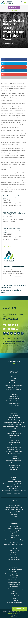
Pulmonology (14, 550)
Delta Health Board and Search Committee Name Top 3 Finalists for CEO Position (14, 213)
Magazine (14, 593)
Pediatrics (14, 548)
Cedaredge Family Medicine (14, 531)
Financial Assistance (14, 481)
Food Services (14, 435)
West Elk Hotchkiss (14, 559)
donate (12, 7)
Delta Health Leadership (14, 389)
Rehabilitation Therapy (14, 460)
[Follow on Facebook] (4, 333)
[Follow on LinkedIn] (15, 333)
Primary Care (14, 458)
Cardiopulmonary (14, 420)
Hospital (14, 537)
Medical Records (14, 449)
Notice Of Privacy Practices (11, 339)
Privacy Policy (20, 611)
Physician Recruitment (14, 507)
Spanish (21, 341)
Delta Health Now (14, 584)
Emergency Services (14, 433)
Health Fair (14, 586)
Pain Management (14, 454)
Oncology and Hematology (14, 451)
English (15, 341)
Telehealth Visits (14, 465)
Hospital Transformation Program (14, 589)
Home (14, 378)
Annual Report (14, 383)
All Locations (14, 526)
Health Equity (14, 405)
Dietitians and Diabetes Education (14, 426)
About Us (14, 380)
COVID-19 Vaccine (14, 580)
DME (14, 429)
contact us (18, 276)
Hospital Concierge (14, 442)
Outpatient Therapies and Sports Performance (14, 545)
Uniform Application (9, 343)
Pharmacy (14, 456)
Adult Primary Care (14, 528)
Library (14, 591)
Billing (14, 479)
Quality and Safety (14, 403)
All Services (14, 415)
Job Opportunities (14, 505)
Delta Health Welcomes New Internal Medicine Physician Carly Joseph (13, 197)
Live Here (14, 516)
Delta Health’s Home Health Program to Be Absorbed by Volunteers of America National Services (12, 230)
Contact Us (18, 609)
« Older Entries (7, 247)
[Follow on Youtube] (18, 333)
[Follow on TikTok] (22, 333)
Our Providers (14, 398)
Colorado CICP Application (11, 346)
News (13, 43)
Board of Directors (14, 387)
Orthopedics (14, 542)
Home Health (14, 440)
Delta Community (14, 582)
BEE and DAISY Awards (14, 569)
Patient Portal (14, 488)
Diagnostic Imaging (14, 424)
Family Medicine (14, 533)
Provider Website (14, 11)
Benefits (14, 514)
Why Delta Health (14, 512)
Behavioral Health (14, 417)
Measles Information (14, 596)
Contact (14, 392)
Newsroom (14, 396)
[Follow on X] (11, 333)
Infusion (14, 445)
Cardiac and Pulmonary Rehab (14, 422)
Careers (14, 503)
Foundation (14, 394)
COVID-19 (14, 578)
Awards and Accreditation (14, 385)
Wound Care (14, 469)
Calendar (14, 571)
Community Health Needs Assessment (14, 574)
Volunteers (14, 467)
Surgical (14, 463)
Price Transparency (14, 493)
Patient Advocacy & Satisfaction (14, 484)
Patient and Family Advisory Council (14, 491)
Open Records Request (14, 401)
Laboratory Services (14, 447)
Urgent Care (14, 555)
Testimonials (14, 600)
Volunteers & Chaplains (14, 602)
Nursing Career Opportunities (14, 509)
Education (14, 431)
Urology (14, 557)
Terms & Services (12, 613)
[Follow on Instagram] (7, 333)
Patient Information (14, 486)
